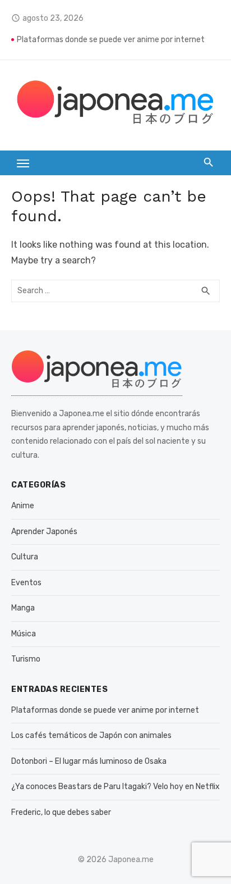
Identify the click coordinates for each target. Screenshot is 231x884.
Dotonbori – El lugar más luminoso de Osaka (89, 761)
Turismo (25, 659)
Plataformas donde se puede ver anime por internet (111, 39)
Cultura (24, 557)
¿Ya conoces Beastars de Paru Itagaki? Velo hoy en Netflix (115, 786)
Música (23, 634)
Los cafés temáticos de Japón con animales (91, 735)
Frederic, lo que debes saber (61, 812)
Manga (23, 608)
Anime (22, 506)
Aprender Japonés (44, 531)
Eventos (26, 582)
